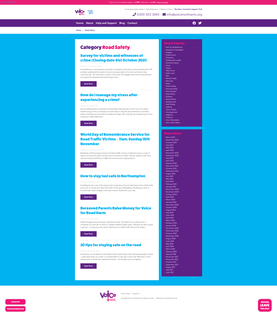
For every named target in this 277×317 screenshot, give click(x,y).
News (168, 84)
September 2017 (172, 265)
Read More (88, 84)
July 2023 (169, 145)
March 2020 (170, 200)
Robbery (169, 97)
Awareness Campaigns (174, 50)
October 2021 (171, 168)
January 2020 (171, 202)
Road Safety (170, 94)
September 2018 (172, 236)
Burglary (169, 52)
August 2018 (170, 239)
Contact (132, 23)
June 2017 (170, 272)
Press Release (171, 91)
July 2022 (169, 158)
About (89, 23)
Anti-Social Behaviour (174, 47)
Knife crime (170, 73)
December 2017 (172, 257)
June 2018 (170, 241)
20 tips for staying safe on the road (110, 245)
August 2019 (170, 210)
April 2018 (170, 246)
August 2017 (170, 267)
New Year (169, 81)
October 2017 (171, 262)
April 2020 (170, 197)
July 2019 (169, 213)
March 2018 (170, 249)
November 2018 (172, 231)
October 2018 (171, 233)
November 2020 (172, 192)
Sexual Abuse (171, 99)
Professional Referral (15, 309)
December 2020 (172, 189)
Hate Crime (170, 71)
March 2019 (170, 220)
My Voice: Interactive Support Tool (188, 9)
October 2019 (171, 207)
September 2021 (172, 171)
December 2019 (172, 205)
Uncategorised (171, 112)
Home (79, 23)
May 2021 (169, 179)
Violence (169, 117)
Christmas (170, 58)
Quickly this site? (264, 305)
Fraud (168, 65)
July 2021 (169, 176)
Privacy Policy (125, 294)
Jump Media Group (170, 298)
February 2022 (171, 163)
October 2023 (171, 142)
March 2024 (170, 137)
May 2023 (169, 148)
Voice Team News (173, 123)
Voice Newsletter (172, 120)
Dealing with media (173, 60)
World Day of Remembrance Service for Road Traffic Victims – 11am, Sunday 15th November (115, 139)
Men (167, 76)
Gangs (168, 68)
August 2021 (170, 174)
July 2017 (169, 270)
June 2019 (170, 215)
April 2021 (170, 181)
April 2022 (170, 161)
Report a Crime (166, 9)
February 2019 (171, 223)
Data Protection (152, 9)
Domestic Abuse (172, 63)
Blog (122, 23)
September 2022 (172, 155)
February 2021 (171, 184)
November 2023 (172, 140)
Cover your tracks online (134, 9)
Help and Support (106, 23)
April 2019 (170, 218)
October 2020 (171, 194)
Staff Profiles (170, 104)
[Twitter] (200, 23)
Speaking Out (171, 102)
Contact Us (136, 294)
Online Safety (171, 86)
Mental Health (171, 78)
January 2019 (171, 226)
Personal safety (171, 89)
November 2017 (172, 259)
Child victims (171, 55)
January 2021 (171, 187)
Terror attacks (171, 110)
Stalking (169, 107)
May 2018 (169, 244)
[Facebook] (195, 23)
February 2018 (171, 252)
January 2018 (171, 254)
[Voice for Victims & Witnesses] (84, 12)
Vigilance (169, 115)
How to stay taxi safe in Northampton (112, 176)
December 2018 (172, 228)
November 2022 (172, 153)
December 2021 (172, 166)
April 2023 (170, 150)
